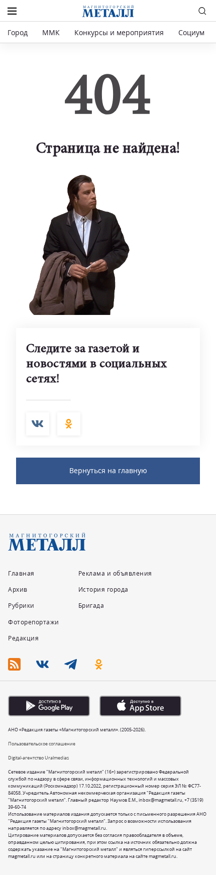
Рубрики (21, 605)
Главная (21, 573)
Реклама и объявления (115, 573)
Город (18, 32)
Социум (191, 32)
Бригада (91, 605)
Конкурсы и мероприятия (120, 32)
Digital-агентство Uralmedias (38, 757)
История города (103, 589)
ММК (51, 32)
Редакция (23, 638)
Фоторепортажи (33, 622)
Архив (18, 589)
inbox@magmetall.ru (160, 800)
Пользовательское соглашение (41, 743)
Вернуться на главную (108, 470)
